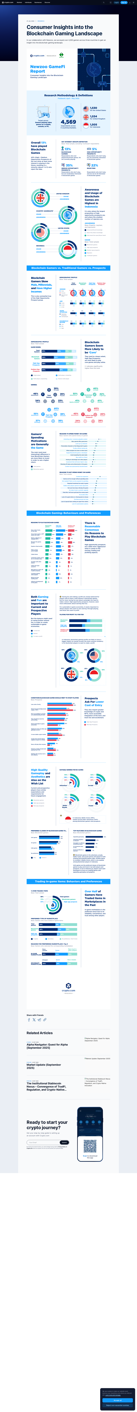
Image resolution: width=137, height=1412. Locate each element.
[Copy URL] (44, 1019)
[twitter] (34, 1020)
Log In (117, 2)
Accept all (118, 1400)
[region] (117, 1399)
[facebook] (29, 1020)
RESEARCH (41, 21)
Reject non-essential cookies (117, 1405)
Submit (64, 1142)
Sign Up (124, 2)
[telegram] (39, 1020)
